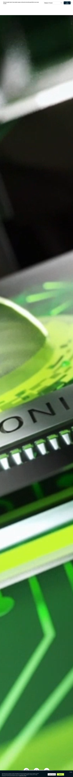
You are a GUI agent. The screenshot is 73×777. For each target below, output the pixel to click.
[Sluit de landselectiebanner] (71, 2)
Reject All (60, 774)
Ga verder (67, 2)
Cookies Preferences (51, 774)
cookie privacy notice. (22, 775)
